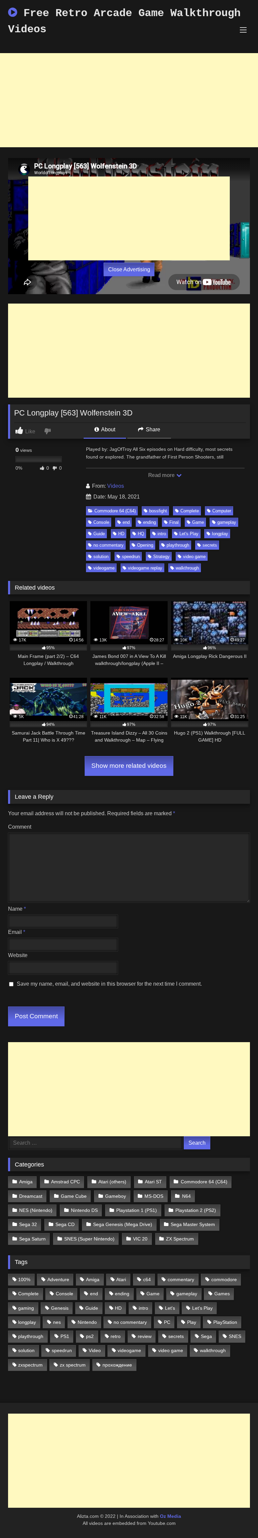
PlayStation (225, 1322)
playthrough (178, 545)
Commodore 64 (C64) (115, 510)
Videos (115, 486)
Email (16, 932)
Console (101, 522)
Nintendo (87, 1322)
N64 (186, 1196)
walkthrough (187, 567)
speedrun (131, 556)
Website (18, 955)
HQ (141, 533)
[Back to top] (237, 1518)
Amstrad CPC (65, 1181)
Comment (19, 827)
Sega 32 (28, 1224)
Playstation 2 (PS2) (195, 1210)
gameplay (226, 522)
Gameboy (115, 1196)
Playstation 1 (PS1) (136, 1210)
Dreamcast (30, 1196)
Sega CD (65, 1224)
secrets (210, 545)
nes (57, 1322)
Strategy (161, 556)
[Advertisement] (129, 100)
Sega (206, 1336)
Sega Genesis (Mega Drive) (122, 1224)
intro (162, 533)
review (145, 1336)
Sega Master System (193, 1224)
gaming (26, 1308)
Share (152, 429)
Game (198, 522)
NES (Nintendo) (35, 1210)
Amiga (26, 1181)
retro (116, 1336)
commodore (224, 1279)
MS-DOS (153, 1196)
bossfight (158, 510)
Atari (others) (112, 1181)
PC (167, 1322)
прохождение (117, 1365)
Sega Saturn (32, 1238)
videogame (104, 567)
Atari (121, 1279)
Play (191, 1322)
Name (17, 909)
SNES (235, 1336)
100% (24, 1279)
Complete (189, 510)
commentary (181, 1279)
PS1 (64, 1336)
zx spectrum (73, 1365)
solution (101, 556)
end (126, 522)
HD (121, 533)
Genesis (60, 1308)
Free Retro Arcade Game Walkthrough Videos (124, 21)
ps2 (90, 1336)
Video (95, 1350)
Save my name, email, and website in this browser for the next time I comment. (109, 984)
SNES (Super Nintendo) (89, 1238)
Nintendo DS (84, 1210)
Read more (162, 475)
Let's (170, 1308)
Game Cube (74, 1196)
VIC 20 (140, 1238)
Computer (221, 510)
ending (149, 522)
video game (194, 556)
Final (174, 522)
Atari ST (153, 1181)
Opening (145, 545)
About (107, 429)
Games (222, 1293)
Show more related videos (129, 765)
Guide (99, 533)
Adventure (58, 1279)
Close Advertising (129, 269)
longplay (220, 533)
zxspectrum (30, 1365)
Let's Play (189, 533)
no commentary (108, 545)
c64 (147, 1279)
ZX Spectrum (180, 1238)
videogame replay (145, 567)
